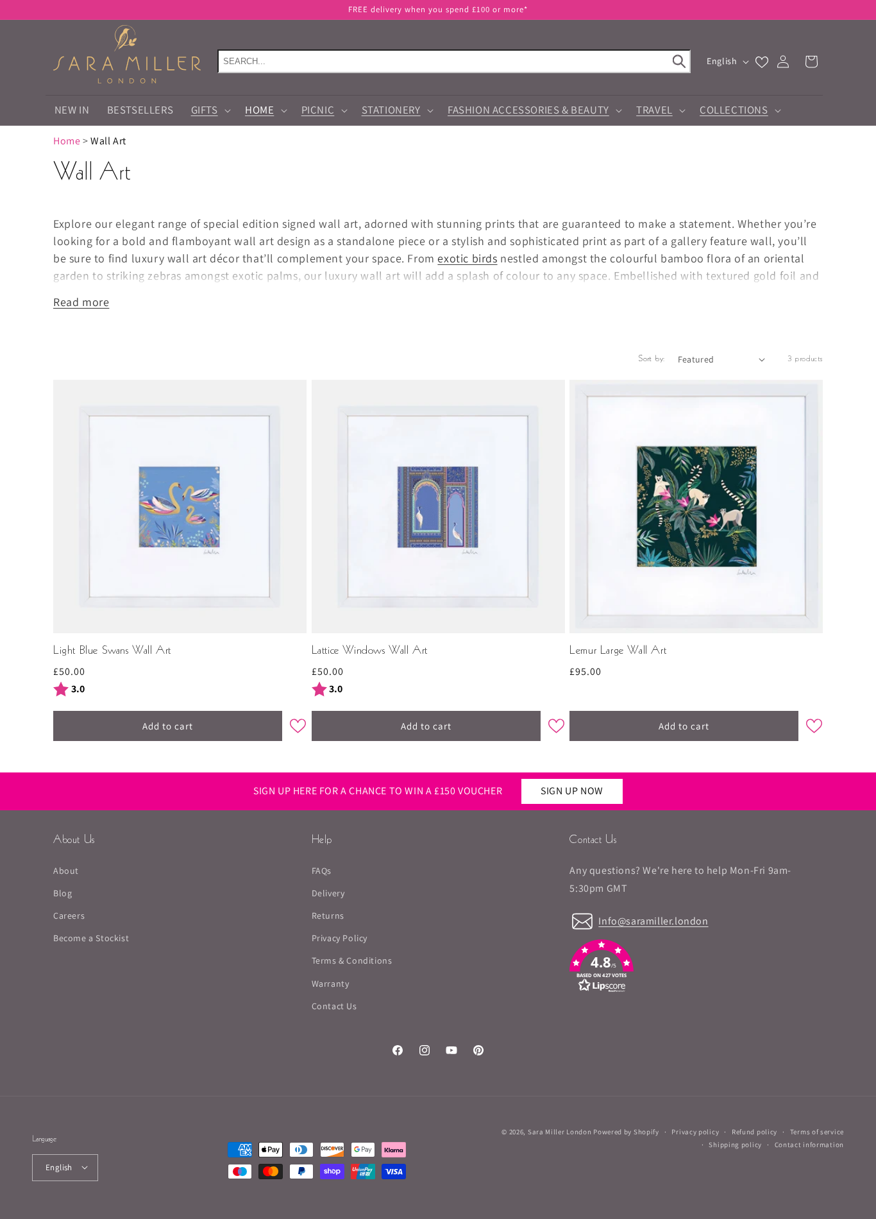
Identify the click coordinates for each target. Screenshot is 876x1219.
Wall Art (108, 141)
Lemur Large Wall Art (617, 651)
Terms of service (817, 1131)
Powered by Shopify (626, 1131)
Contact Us (334, 1005)
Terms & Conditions (352, 960)
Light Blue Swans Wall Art (112, 651)
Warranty (331, 983)
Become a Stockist (91, 938)
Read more (81, 301)
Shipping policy (735, 1144)
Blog (62, 892)
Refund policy (754, 1131)
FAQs (322, 870)
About (66, 870)
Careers (69, 915)
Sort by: (651, 359)
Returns (328, 915)
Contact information (809, 1144)
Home (66, 141)
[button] (209, 110)
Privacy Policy (339, 938)
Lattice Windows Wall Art (370, 651)
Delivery (328, 892)
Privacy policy (695, 1131)
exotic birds (467, 258)
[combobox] (454, 61)
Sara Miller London (560, 1131)
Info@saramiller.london (653, 920)
